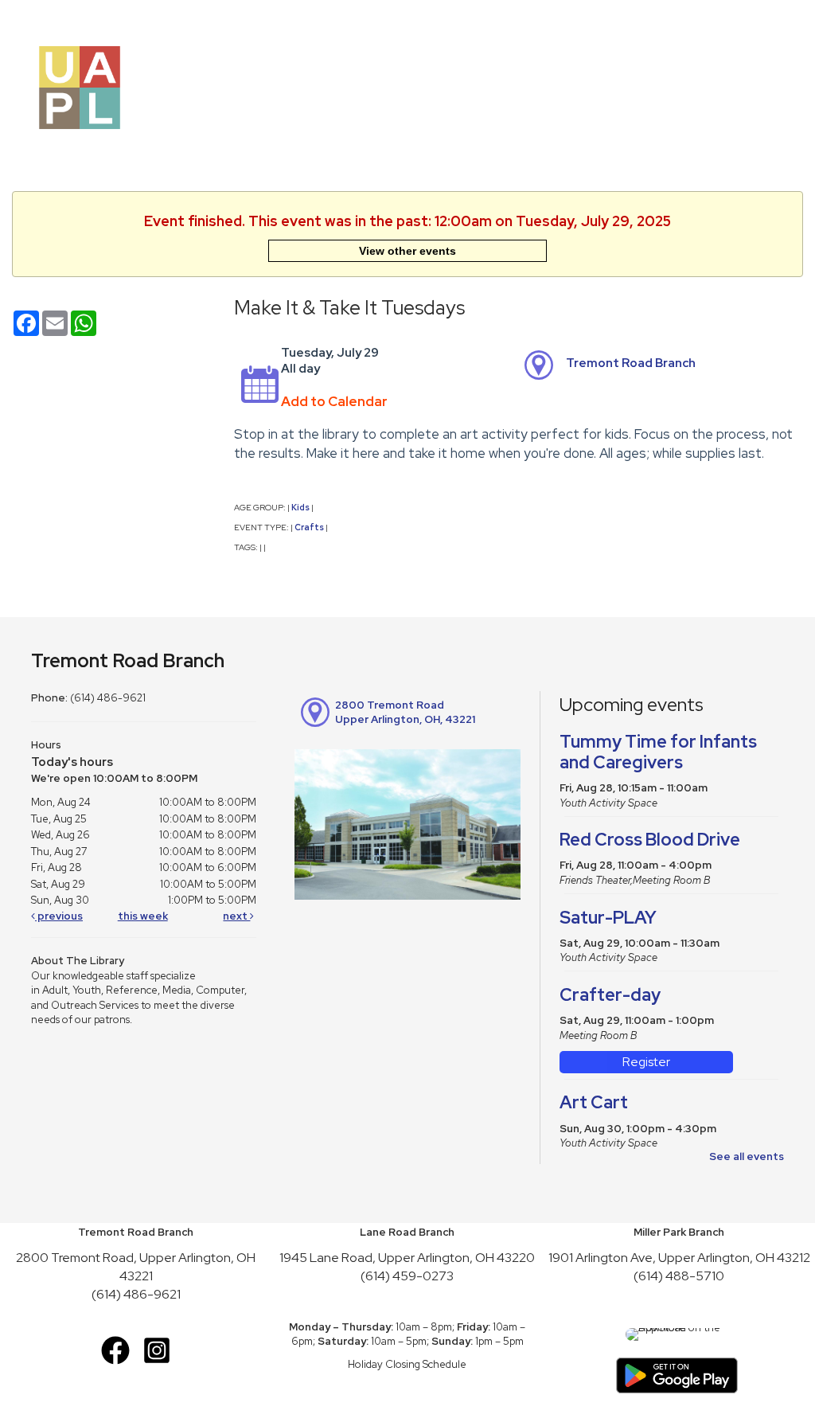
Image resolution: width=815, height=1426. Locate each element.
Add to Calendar (334, 401)
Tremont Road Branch (631, 363)
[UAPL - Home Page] (79, 86)
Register (646, 1061)
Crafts (309, 527)
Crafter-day (610, 994)
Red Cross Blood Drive (650, 839)
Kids (300, 507)
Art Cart (594, 1102)
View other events (407, 250)
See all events (746, 1156)
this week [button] (143, 916)
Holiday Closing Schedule (407, 1364)
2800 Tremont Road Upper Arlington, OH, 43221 (405, 712)
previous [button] (59, 916)
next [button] (236, 916)
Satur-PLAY (608, 917)
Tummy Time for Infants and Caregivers (658, 752)
